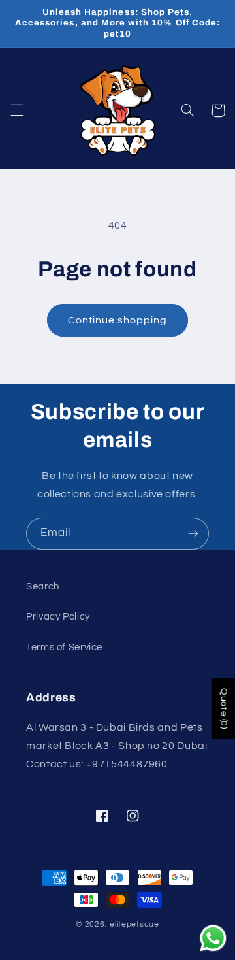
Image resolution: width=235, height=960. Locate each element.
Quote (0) (223, 708)
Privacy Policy (58, 616)
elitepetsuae (134, 924)
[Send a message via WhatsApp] (213, 938)
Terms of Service (64, 647)
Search (42, 586)
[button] (17, 110)
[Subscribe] (193, 534)
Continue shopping (118, 320)
